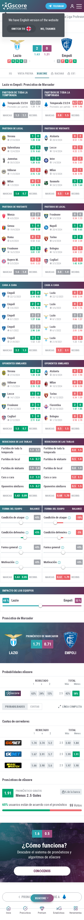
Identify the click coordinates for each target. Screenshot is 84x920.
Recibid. (33, 115)
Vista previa (25, 73)
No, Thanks (48, 28)
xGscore (42, 73)
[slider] (21, 523)
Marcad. (8, 115)
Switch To (18, 28)
